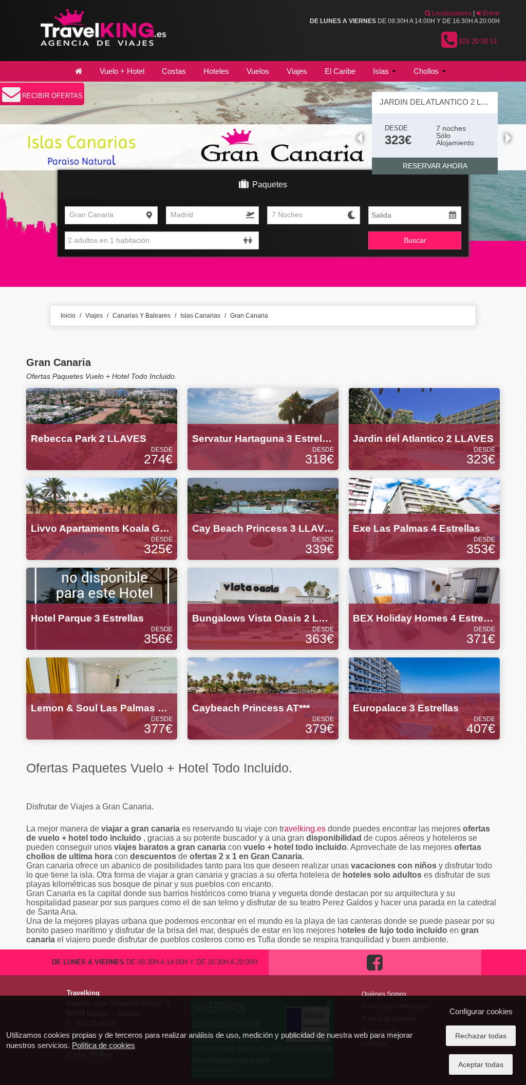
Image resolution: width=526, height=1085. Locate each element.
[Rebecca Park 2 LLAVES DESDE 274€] (101, 428)
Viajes (297, 71)
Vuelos (258, 71)
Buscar (415, 240)
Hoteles (216, 71)
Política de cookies (103, 1045)
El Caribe (340, 71)
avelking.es (305, 828)
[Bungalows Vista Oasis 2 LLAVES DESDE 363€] (263, 608)
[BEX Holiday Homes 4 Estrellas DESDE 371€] (424, 608)
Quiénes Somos (384, 994)
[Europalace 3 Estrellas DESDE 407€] (424, 698)
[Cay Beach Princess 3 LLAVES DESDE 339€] (263, 518)
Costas (174, 71)
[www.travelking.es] (101, 30)
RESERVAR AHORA (435, 166)
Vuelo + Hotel (122, 71)
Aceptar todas (480, 1064)
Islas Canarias (200, 315)
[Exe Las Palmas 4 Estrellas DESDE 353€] (424, 518)
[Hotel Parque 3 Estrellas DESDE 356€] (101, 608)
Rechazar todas (480, 1036)
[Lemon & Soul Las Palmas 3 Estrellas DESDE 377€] (101, 698)
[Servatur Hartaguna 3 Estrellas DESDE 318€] (263, 428)
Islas (382, 71)
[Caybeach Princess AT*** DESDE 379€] (263, 698)
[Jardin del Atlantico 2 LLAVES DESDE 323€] (424, 428)
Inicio (68, 315)
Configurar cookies (481, 1011)
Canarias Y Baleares (141, 315)
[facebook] (375, 973)
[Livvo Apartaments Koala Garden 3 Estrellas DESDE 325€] (101, 518)
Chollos (427, 71)
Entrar (490, 13)
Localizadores (451, 13)
